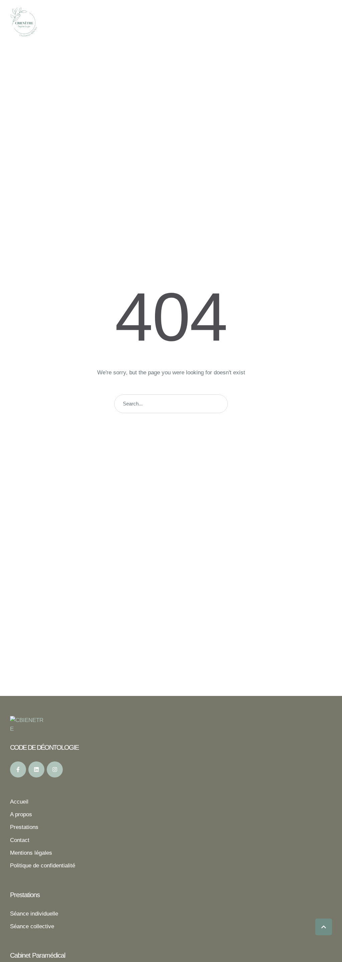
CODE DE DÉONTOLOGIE (44, 747)
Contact (19, 840)
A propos (21, 814)
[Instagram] (55, 769)
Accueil (19, 802)
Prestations (24, 827)
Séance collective (32, 926)
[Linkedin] (36, 769)
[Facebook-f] (18, 769)
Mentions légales (31, 853)
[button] (323, 927)
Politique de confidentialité (42, 865)
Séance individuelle (34, 914)
